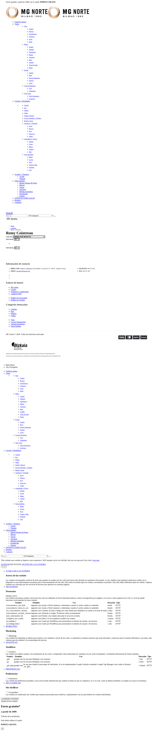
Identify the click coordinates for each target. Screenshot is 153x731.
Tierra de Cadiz (33, 65)
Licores (31, 160)
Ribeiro (31, 55)
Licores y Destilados (22, 101)
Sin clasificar (13, 683)
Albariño (31, 49)
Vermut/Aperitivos (18, 324)
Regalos (18, 200)
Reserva (31, 31)
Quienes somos (20, 22)
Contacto (18, 202)
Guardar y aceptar (10, 699)
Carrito (13, 289)
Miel (30, 152)
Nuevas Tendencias (34, 78)
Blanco (26, 44)
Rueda (31, 68)
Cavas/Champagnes (18, 322)
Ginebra (26, 105)
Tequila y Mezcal (29, 116)
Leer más (95, 560)
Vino (12, 320)
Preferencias (13, 669)
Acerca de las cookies (18, 571)
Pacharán (31, 167)
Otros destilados (28, 154)
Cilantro (31, 149)
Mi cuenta (14, 287)
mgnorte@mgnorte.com (23, 271)
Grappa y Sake (33, 165)
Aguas (21, 187)
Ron (25, 108)
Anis (30, 170)
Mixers (22, 185)
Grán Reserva (33, 34)
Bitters (31, 157)
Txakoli (31, 47)
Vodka (26, 113)
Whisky (26, 110)
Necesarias (12, 587)
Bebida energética (26, 192)
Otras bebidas (20, 181)
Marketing (11, 626)
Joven (30, 39)
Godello (31, 62)
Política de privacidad (19, 298)
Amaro (31, 136)
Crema (31, 144)
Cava (30, 88)
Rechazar (15, 564)
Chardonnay (32, 52)
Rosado (26, 70)
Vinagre (22, 179)
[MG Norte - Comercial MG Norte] (47, 18)
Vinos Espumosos (34, 96)
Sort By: (9, 237)
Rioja (30, 60)
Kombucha (23, 194)
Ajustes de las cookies (33, 564)
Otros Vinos (27, 93)
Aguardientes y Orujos (30, 139)
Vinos (17, 24)
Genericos (32, 36)
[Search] (55, 216)
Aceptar (5, 564)
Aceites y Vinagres (22, 174)
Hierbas (31, 142)
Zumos (22, 196)
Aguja (30, 83)
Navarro (31, 80)
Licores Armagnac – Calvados (32, 118)
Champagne (32, 91)
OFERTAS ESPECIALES (25, 198)
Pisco (30, 162)
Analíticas (11, 642)
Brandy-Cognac (28, 121)
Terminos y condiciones (20, 292)
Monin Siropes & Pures (28, 183)
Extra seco (32, 134)
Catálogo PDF (16, 294)
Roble (30, 42)
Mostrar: (10, 239)
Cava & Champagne (30, 86)
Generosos (32, 99)
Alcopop (22, 189)
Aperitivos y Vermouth (30, 123)
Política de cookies (18, 300)
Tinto (25, 26)
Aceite (21, 177)
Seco (30, 131)
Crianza (31, 29)
